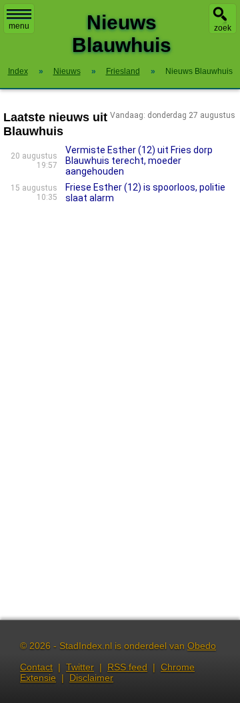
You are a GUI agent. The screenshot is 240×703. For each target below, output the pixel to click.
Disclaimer (91, 677)
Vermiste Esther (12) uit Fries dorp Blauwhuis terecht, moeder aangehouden (139, 161)
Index (18, 71)
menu (19, 26)
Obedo (201, 645)
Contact (36, 667)
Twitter (80, 667)
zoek (222, 28)
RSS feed (127, 667)
